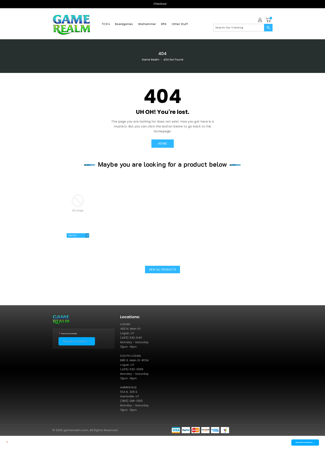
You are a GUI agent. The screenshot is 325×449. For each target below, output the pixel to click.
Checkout (160, 4)
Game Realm (150, 59)
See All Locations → (77, 341)
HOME (162, 143)
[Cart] (269, 20)
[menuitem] (105, 24)
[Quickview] (56, 255)
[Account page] (260, 20)
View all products (162, 269)
